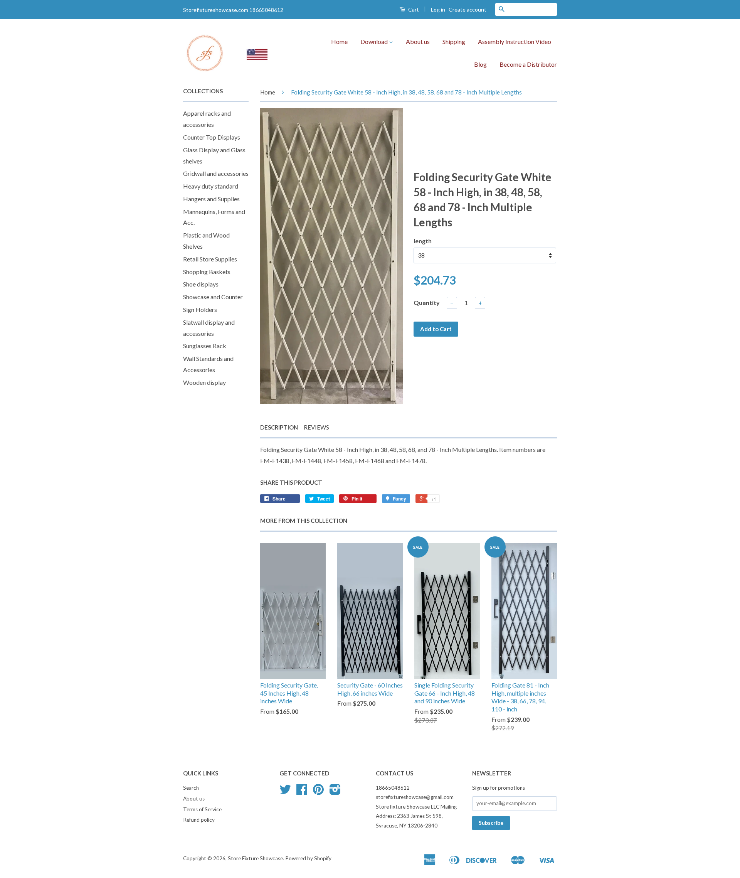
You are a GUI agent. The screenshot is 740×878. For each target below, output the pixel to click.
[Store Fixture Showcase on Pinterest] (318, 792)
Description (279, 427)
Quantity (427, 302)
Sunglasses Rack (204, 345)
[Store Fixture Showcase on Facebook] (302, 792)
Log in (438, 9)
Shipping (453, 41)
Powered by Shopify (308, 858)
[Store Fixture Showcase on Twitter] (285, 792)
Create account (467, 9)
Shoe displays (201, 284)
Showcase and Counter (213, 296)
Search (191, 788)
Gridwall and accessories (216, 173)
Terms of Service (202, 809)
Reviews (316, 427)
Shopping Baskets (206, 271)
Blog (480, 64)
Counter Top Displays (211, 137)
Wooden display (204, 382)
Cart (413, 9)
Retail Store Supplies (210, 259)
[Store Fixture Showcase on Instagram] (335, 792)
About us (418, 41)
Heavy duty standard (210, 186)
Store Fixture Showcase (255, 858)
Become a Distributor (528, 64)
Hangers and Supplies (211, 198)
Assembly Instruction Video (514, 41)
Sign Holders (200, 309)
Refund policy (199, 820)
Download (374, 41)
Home (339, 41)
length (423, 240)
